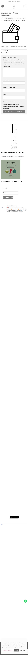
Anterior (4, 50)
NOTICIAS (19, 1)
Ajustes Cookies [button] (7, 650)
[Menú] (2, 6)
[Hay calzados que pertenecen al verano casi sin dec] (14, 428)
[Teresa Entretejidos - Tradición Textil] (14, 6)
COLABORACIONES (12, 1)
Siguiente (5, 52)
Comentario (7, 66)
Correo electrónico (9, 87)
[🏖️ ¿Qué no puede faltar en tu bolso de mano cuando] (23, 249)
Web (4, 94)
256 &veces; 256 (21, 18)
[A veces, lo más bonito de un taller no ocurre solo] (5, 292)
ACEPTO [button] (16, 650)
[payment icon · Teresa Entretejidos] (11, 33)
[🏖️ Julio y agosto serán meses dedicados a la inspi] (23, 443)
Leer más (23, 650)
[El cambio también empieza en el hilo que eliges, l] (14, 290)
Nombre (6, 80)
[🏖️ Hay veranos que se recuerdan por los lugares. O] (5, 405)
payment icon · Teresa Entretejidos (14, 20)
